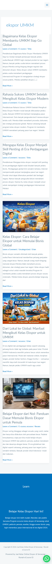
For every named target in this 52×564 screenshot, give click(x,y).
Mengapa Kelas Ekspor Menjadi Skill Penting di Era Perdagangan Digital (25, 149)
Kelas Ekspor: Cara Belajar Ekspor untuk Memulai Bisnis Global (23, 241)
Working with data (26, 496)
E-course (22, 49)
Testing (26, 503)
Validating (26, 499)
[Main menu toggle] (47, 4)
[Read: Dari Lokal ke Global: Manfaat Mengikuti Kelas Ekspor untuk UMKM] (26, 308)
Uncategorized (24, 249)
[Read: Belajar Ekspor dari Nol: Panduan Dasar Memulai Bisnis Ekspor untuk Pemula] (26, 393)
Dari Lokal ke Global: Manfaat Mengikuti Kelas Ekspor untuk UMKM (24, 333)
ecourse (22, 158)
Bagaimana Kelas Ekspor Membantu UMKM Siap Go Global (22, 40)
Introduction (26, 493)
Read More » (8, 85)
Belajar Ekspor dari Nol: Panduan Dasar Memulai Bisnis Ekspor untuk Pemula (26, 418)
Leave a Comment (10, 49)
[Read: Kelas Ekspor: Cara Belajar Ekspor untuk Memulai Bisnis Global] (26, 216)
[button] (46, 558)
